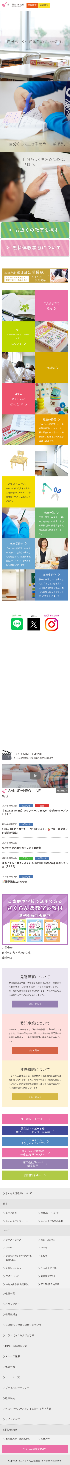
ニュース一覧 (12, 1377)
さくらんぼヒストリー (17, 1221)
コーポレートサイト (33, 1119)
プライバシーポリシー (17, 1387)
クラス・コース (13, 1239)
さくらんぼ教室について (18, 1193)
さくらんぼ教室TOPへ (35, 1448)
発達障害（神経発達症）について (23, 1324)
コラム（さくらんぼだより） (21, 1335)
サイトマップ (12, 1419)
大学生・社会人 (13, 1268)
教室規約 (10, 1398)
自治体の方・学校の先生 (18, 1439)
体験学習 (44, 5)
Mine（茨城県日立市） (17, 1345)
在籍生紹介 (11, 1314)
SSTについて (12, 1276)
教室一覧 (10, 1293)
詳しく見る (34, 1004)
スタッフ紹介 (12, 1304)
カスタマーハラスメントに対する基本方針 (28, 1408)
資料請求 (32, 5)
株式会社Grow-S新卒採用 (33, 1164)
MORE (61, 790)
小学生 (9, 1248)
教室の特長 (11, 1213)
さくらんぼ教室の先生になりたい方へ (33, 1152)
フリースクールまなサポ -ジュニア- (33, 1141)
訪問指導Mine (32, 1175)
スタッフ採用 (12, 1356)
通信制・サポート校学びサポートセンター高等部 (33, 1130)
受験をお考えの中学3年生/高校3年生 (19, 1258)
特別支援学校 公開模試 (17, 1284)
